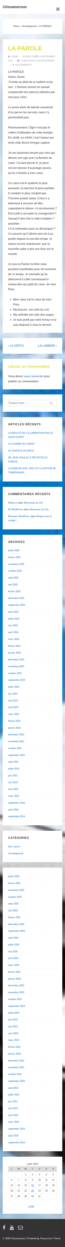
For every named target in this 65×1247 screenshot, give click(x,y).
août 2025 (13, 577)
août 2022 (13, 761)
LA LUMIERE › (47, 345)
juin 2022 (13, 775)
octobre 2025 (15, 570)
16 (32, 1185)
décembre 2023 (16, 659)
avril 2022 (13, 789)
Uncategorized (45, 60)
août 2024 (13, 611)
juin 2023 (13, 693)
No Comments (23, 65)
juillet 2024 (13, 618)
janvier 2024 (14, 652)
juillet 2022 (13, 768)
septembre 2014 (16, 816)
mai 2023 (13, 700)
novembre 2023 (16, 666)
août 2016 (13, 809)
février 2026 (14, 557)
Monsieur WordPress (19, 516)
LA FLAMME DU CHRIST (21, 443)
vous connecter (33, 376)
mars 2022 (13, 796)
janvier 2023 (14, 727)
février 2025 (14, 591)
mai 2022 (13, 782)
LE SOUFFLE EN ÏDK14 (21, 450)
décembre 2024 (16, 598)
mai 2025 (13, 584)
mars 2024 (13, 639)
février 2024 (14, 646)
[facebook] (5, 1228)
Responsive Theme (50, 1238)
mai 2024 (13, 625)
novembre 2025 (16, 564)
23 (32, 1190)
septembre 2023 (16, 680)
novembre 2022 (16, 741)
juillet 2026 (13, 550)
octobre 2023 (15, 673)
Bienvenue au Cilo (33, 502)
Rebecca (12, 502)
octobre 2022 (15, 748)
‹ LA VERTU (16, 345)
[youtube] (12, 1228)
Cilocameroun (15, 7)
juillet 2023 (13, 686)
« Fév (31, 1206)
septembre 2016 (16, 802)
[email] (21, 1228)
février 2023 (14, 721)
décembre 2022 (16, 734)
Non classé (14, 846)
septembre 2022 (16, 755)
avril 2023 (13, 707)
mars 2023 (13, 714)
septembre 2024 (16, 605)
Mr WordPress (15, 509)
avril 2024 (13, 632)
